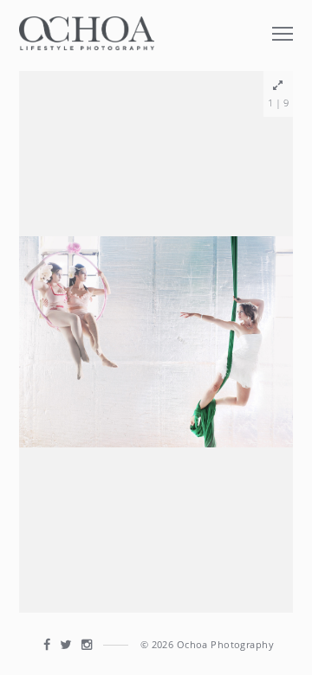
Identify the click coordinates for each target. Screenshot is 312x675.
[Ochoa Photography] (86, 31)
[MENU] (282, 23)
